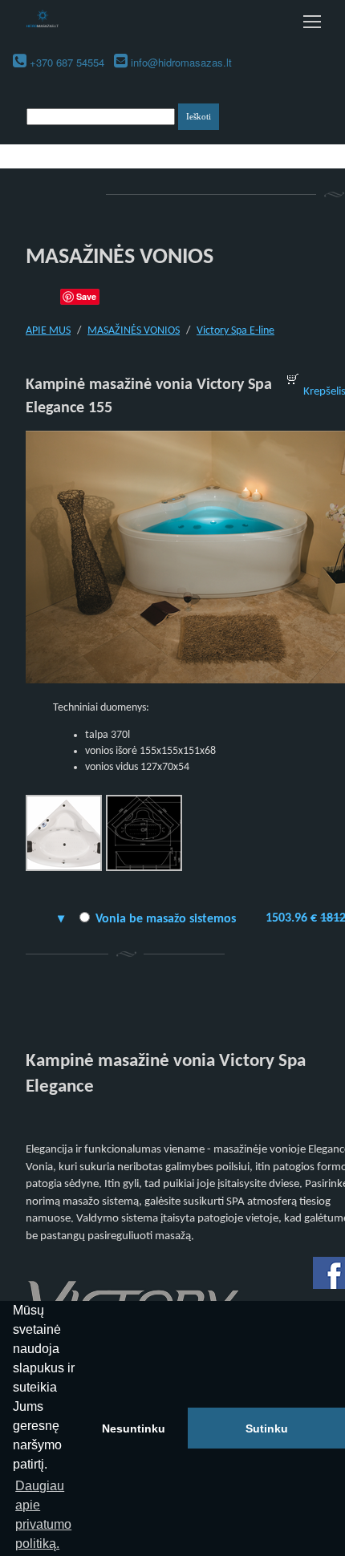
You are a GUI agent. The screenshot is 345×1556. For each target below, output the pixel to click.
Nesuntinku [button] (133, 1428)
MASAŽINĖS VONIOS (133, 331)
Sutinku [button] (267, 1428)
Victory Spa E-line (235, 331)
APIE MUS (48, 331)
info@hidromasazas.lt (181, 62)
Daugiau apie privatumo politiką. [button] (43, 1514)
